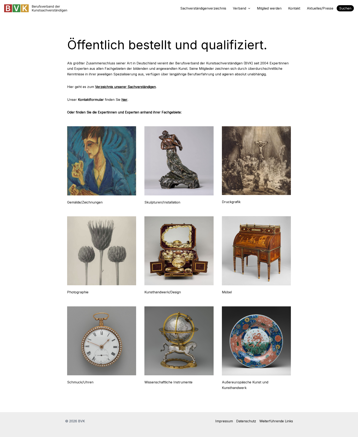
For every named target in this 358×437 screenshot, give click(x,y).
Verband (239, 8)
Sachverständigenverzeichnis (203, 8)
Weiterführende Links (276, 421)
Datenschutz (246, 421)
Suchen (345, 8)
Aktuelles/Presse (320, 8)
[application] (248, 8)
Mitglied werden (269, 8)
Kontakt (294, 8)
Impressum (224, 421)
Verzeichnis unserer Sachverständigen (125, 87)
